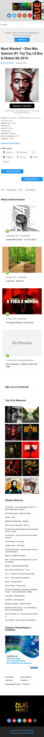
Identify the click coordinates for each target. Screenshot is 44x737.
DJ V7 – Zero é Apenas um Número (17, 578)
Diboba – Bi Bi (10, 517)
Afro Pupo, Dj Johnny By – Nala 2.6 (17, 525)
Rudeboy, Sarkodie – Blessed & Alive (18, 604)
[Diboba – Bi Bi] (30, 450)
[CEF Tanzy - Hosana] (30, 432)
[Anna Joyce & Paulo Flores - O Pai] (30, 414)
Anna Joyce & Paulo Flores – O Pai (17, 570)
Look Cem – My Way (15, 281)
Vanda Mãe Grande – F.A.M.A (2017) (21, 239)
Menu (5, 25)
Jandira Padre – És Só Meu (14, 545)
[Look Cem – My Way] (22, 260)
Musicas (31, 360)
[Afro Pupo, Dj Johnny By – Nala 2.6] (30, 485)
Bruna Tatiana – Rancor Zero (15, 586)
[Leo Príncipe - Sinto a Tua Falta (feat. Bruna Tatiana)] (13, 468)
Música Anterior (13, 171)
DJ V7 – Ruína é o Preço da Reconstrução (20, 574)
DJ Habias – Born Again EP (14, 600)
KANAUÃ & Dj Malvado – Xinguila (17, 521)
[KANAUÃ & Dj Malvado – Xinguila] (13, 450)
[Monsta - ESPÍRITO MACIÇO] (13, 414)
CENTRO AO (22, 40)
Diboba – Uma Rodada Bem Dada (17, 566)
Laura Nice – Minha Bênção (15, 596)
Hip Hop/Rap (11, 190)
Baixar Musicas (26, 677)
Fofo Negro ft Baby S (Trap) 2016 (20, 322)
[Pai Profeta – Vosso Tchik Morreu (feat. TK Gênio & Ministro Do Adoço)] (13, 432)
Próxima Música (31, 179)
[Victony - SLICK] (30, 468)
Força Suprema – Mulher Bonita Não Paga (21, 365)
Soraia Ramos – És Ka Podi (14, 541)
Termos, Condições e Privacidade (22, 733)
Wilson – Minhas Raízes (13, 582)
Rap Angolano (30, 190)
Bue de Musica (8, 63)
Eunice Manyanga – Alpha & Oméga (18, 513)
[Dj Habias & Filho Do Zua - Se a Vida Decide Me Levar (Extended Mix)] (13, 485)
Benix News (9, 677)
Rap (20, 190)
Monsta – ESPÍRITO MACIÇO (15, 556)
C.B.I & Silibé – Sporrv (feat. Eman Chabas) (20, 620)
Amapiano (24, 680)
